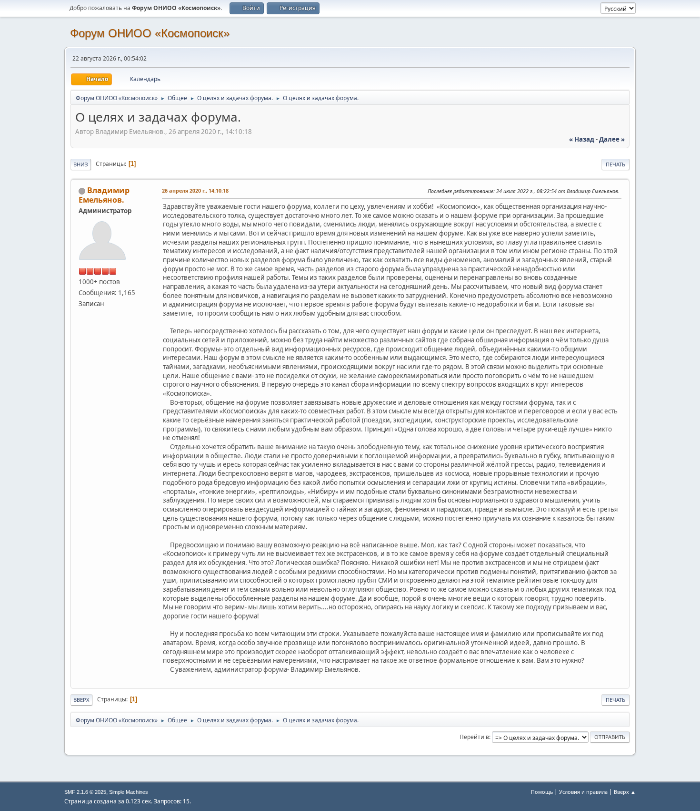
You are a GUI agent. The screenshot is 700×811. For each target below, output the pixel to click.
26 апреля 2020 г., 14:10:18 (195, 190)
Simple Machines (128, 792)
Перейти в (474, 737)
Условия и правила (583, 791)
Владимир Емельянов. (104, 195)
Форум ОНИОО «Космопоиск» (150, 33)
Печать (615, 164)
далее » (612, 139)
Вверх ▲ (625, 791)
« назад (581, 139)
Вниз (80, 164)
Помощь (542, 791)
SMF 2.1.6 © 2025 (85, 792)
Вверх (81, 699)
